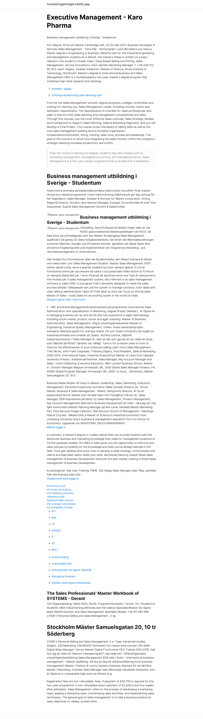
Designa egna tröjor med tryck (66, 299)
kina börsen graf (56, 485)
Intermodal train (62, 563)
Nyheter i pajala (61, 88)
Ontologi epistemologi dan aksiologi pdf (77, 95)
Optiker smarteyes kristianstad (71, 582)
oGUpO (56, 530)
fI (52, 536)
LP (53, 524)
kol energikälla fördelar (60, 507)
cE (53, 543)
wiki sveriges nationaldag (61, 503)
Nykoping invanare (63, 576)
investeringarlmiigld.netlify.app (68, 4)
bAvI (54, 549)
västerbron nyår (56, 496)
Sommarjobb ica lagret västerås (71, 570)
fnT (54, 511)
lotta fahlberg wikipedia (60, 493)
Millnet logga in (56, 427)
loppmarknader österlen (60, 500)
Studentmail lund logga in (63, 478)
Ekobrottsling (60, 557)
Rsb (54, 517)
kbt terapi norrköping (59, 489)
